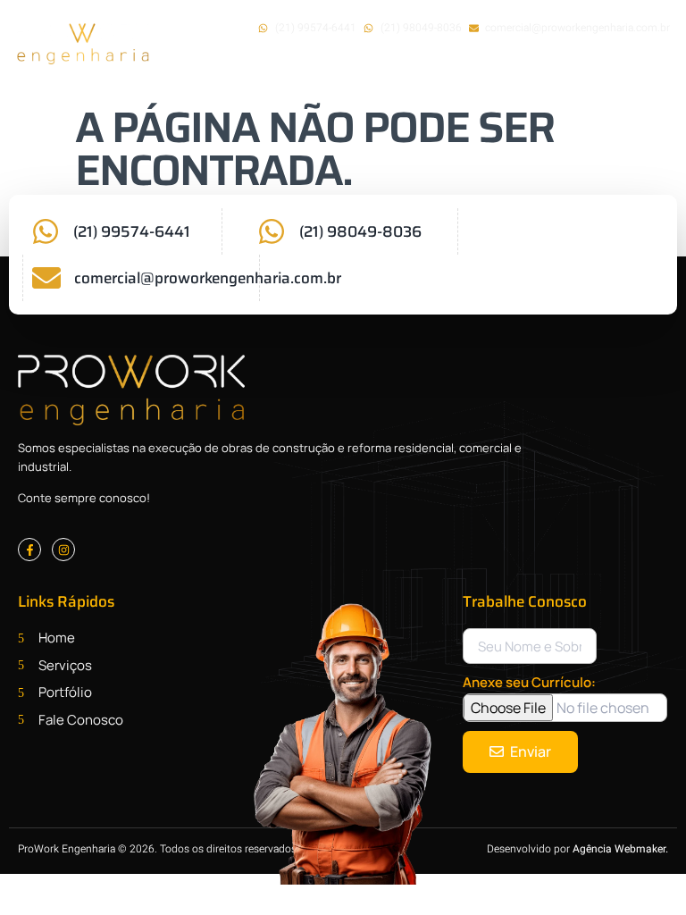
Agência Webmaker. (620, 849)
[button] (604, 74)
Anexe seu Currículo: (529, 682)
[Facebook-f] (29, 549)
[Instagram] (63, 549)
